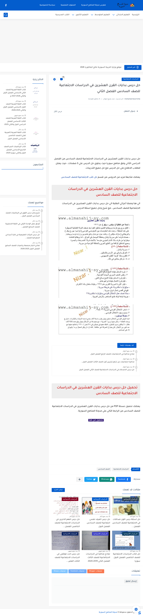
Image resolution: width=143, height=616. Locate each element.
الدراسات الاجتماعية (130, 79)
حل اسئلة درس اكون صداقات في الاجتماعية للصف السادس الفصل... (126, 523)
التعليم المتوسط (102, 15)
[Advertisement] (71, 41)
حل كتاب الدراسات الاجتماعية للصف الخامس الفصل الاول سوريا (126, 557)
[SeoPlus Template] (139, 612)
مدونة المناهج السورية (108, 612)
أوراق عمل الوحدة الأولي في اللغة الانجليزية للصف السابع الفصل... (22, 225)
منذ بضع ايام (134, 516)
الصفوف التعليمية (68, 5)
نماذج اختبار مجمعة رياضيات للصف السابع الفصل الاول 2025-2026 (22, 247)
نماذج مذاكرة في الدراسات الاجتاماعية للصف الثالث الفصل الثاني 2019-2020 (98, 557)
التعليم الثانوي (82, 15)
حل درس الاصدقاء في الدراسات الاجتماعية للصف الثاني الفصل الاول (106, 370)
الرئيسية (135, 15)
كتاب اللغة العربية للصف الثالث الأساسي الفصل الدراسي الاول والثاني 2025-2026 (15, 121)
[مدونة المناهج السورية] (125, 5)
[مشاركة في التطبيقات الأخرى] (79, 479)
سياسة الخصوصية (47, 5)
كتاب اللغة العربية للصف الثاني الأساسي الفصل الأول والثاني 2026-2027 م (14, 93)
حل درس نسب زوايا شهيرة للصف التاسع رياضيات (98, 67)
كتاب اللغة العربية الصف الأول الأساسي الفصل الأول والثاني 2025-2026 (14, 107)
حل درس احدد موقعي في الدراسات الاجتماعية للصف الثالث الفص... (67, 557)
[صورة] (35, 91)
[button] (123, 479)
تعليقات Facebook (77, 571)
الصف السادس (104, 469)
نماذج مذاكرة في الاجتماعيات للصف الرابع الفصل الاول (112, 354)
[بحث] (6, 15)
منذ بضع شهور (103, 551)
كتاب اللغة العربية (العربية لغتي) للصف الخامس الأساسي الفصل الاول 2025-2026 (15, 136)
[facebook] (6, 5)
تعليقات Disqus (60, 571)
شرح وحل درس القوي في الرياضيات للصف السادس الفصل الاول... (23, 214)
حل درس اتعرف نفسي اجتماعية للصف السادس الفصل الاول (98, 523)
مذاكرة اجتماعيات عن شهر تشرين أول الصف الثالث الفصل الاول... (107, 362)
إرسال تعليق (131, 581)
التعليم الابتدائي (123, 15)
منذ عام (21, 129)
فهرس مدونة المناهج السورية (93, 5)
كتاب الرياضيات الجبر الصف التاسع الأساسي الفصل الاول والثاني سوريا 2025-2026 (15, 150)
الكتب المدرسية (62, 15)
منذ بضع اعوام (127, 351)
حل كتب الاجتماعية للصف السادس (79, 177)
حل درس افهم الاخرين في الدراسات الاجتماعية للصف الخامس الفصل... (67, 523)
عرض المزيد (58, 490)
